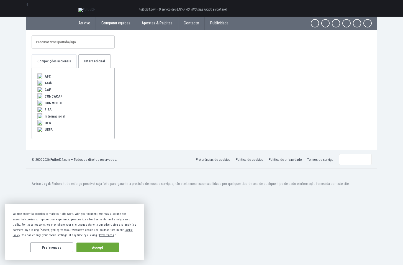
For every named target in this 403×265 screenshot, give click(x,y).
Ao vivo (84, 23)
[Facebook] (315, 23)
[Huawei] (367, 23)
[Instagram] (336, 23)
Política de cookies (249, 159)
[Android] (357, 23)
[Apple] (346, 23)
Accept (97, 247)
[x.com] (325, 23)
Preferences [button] (106, 235)
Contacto (191, 23)
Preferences (51, 247)
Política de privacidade (285, 159)
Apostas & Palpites (157, 23)
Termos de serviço (320, 159)
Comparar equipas (115, 23)
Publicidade (219, 23)
